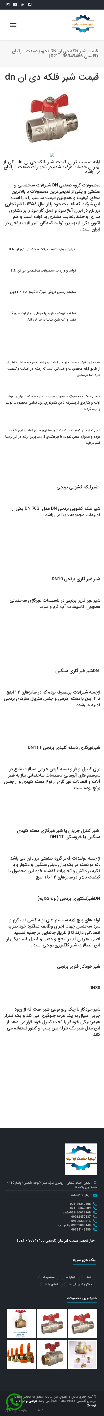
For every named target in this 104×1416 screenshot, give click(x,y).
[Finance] (82, 24)
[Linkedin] (15, 4)
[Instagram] (8, 4)
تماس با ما (51, 1284)
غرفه (40, 1410)
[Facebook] (30, 4)
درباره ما (70, 1277)
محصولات (49, 1277)
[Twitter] (22, 4)
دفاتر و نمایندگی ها (80, 1284)
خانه (89, 1277)
